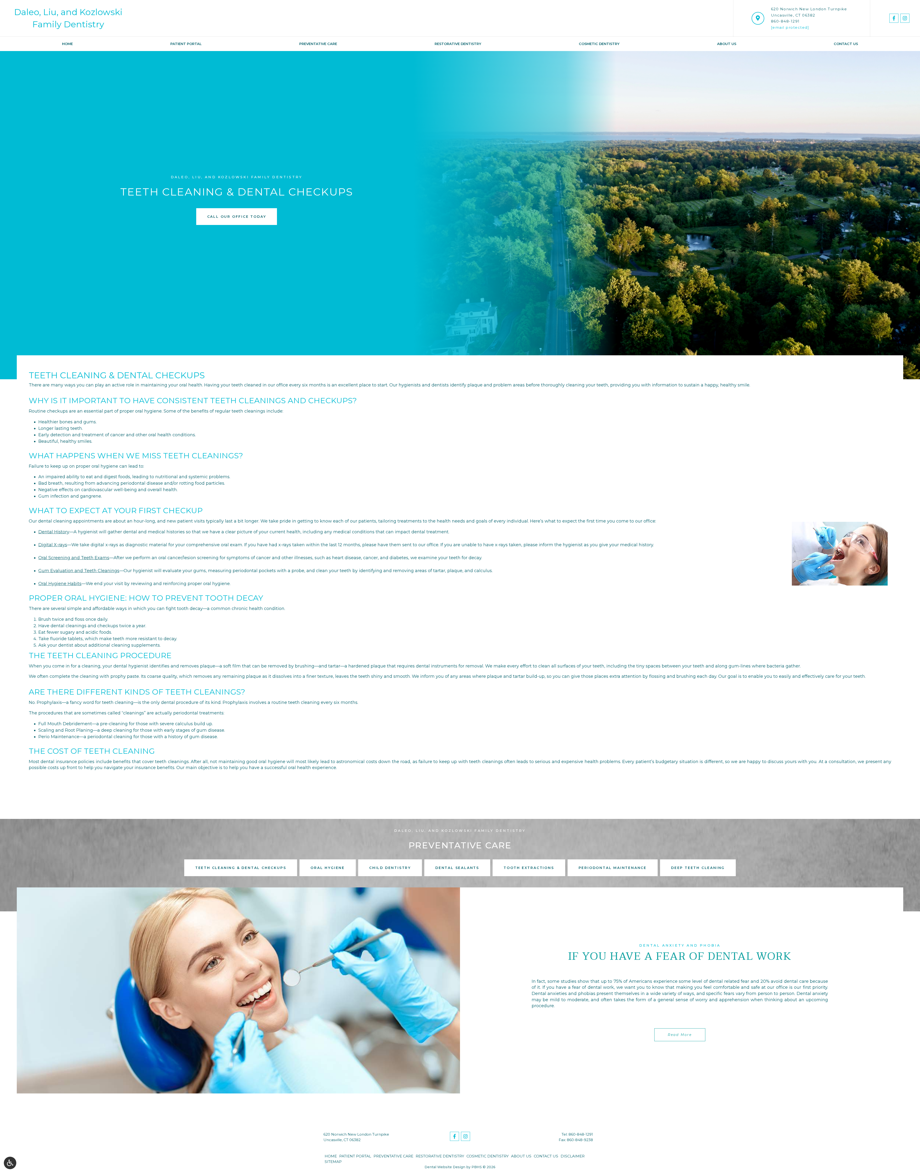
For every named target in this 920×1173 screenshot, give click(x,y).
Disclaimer (573, 1156)
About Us (726, 44)
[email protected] (790, 27)
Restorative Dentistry (458, 44)
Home (67, 44)
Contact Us (846, 44)
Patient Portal (186, 44)
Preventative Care (318, 44)
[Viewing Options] (10, 1162)
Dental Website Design (445, 1167)
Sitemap (333, 1161)
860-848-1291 (785, 21)
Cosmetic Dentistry (599, 44)
